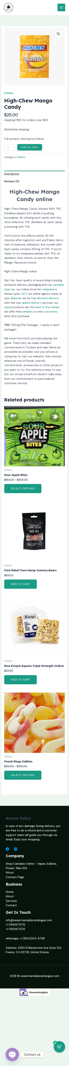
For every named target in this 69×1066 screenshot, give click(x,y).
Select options (23, 488)
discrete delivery (48, 298)
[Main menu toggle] (61, 7)
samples (27, 312)
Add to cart (29, 147)
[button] (58, 33)
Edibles (8, 93)
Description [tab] (11, 174)
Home (10, 892)
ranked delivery (31, 303)
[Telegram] (7, 849)
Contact (11, 905)
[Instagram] (15, 849)
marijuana (48, 289)
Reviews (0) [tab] (11, 181)
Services (11, 901)
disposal (16, 298)
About (10, 872)
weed (8, 307)
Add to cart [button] (20, 584)
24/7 (24, 294)
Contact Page (15, 877)
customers (51, 312)
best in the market (47, 307)
